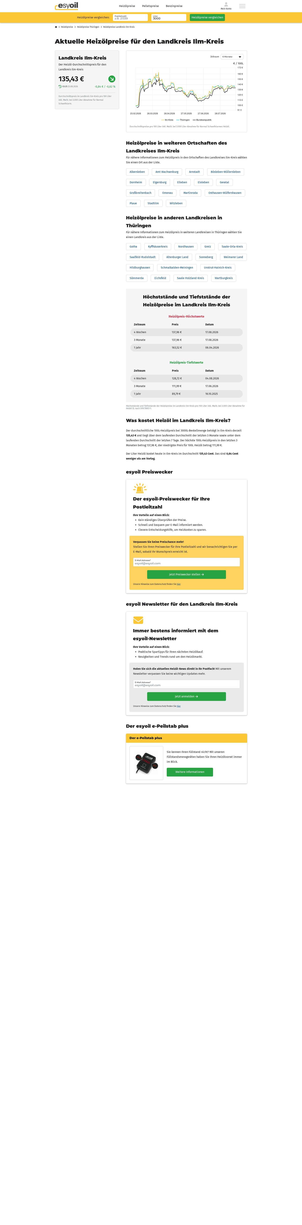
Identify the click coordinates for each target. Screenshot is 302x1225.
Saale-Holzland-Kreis (190, 278)
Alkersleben (137, 171)
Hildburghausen (140, 267)
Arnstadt (194, 171)
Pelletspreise (150, 6)
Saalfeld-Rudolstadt (143, 257)
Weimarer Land (233, 257)
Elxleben (203, 182)
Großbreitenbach (140, 192)
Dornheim (136, 182)
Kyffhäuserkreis (157, 246)
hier (179, 584)
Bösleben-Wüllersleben (225, 171)
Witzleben (176, 203)
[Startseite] (56, 27)
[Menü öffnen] (242, 6)
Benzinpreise (174, 6)
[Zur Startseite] (66, 6)
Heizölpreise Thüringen (88, 27)
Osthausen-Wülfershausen (224, 192)
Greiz (207, 246)
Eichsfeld (160, 278)
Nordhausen (186, 246)
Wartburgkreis (224, 278)
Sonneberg (206, 257)
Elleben (182, 182)
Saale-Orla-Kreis (232, 246)
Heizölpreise (127, 6)
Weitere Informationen (189, 772)
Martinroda (191, 192)
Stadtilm (153, 203)
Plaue (133, 203)
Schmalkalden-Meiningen (177, 267)
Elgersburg (159, 182)
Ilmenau (167, 192)
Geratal (224, 182)
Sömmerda (137, 278)
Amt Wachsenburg (167, 171)
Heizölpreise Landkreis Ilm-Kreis (119, 27)
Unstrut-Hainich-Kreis (217, 267)
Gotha (133, 246)
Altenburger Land (177, 257)
